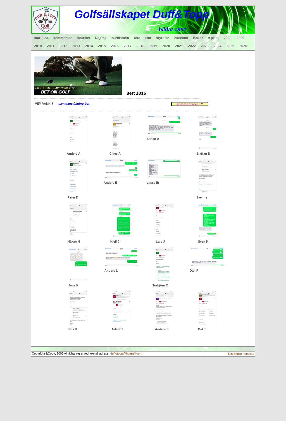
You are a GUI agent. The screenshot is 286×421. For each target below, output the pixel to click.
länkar (198, 38)
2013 (76, 46)
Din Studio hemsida (241, 353)
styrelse (162, 38)
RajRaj (100, 38)
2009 (240, 38)
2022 (192, 46)
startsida (41, 38)
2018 (140, 46)
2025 (230, 46)
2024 (217, 46)
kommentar (62, 38)
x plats (213, 38)
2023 (205, 46)
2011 (50, 46)
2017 (128, 46)
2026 (243, 46)
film (148, 38)
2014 (89, 46)
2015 (102, 46)
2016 (115, 46)
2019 (153, 46)
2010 (38, 46)
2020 (166, 46)
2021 (179, 46)
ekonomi (181, 38)
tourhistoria (120, 38)
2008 (228, 38)
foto (137, 38)
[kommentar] (189, 103)
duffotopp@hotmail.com (126, 353)
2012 (63, 46)
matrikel (83, 38)
